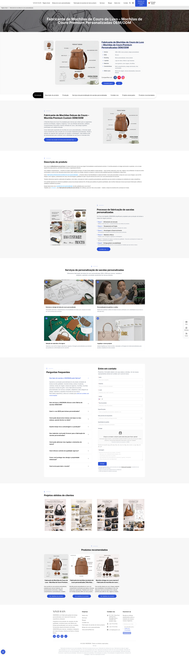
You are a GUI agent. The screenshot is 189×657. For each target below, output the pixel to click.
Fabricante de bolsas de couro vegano (88, 651)
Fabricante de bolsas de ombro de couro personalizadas (110, 649)
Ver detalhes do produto (56, 596)
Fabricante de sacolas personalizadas (85, 652)
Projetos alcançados (128, 95)
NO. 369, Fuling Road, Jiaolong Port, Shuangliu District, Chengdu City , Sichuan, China (114, 618)
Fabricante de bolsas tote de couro (90, 648)
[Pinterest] (62, 636)
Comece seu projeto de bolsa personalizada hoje (60, 139)
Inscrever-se (127, 633)
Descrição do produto (52, 95)
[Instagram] (54, 636)
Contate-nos (115, 95)
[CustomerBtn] (3, 652)
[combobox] (120, 405)
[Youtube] (58, 636)
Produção (65, 95)
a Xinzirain (53, 187)
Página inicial (4, 7)
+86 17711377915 (113, 623)
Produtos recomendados (147, 95)
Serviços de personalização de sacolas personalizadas (89, 95)
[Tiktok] (65, 636)
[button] (99, 399)
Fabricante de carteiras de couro (106, 648)
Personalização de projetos (100, 652)
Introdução (37, 95)
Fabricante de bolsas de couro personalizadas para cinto (84, 649)
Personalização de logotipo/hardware (115, 652)
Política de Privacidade (126, 467)
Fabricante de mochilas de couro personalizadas (21, 7)
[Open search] (130, 2)
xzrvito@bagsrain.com (114, 629)
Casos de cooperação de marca (97, 654)
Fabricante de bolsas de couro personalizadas (71, 648)
